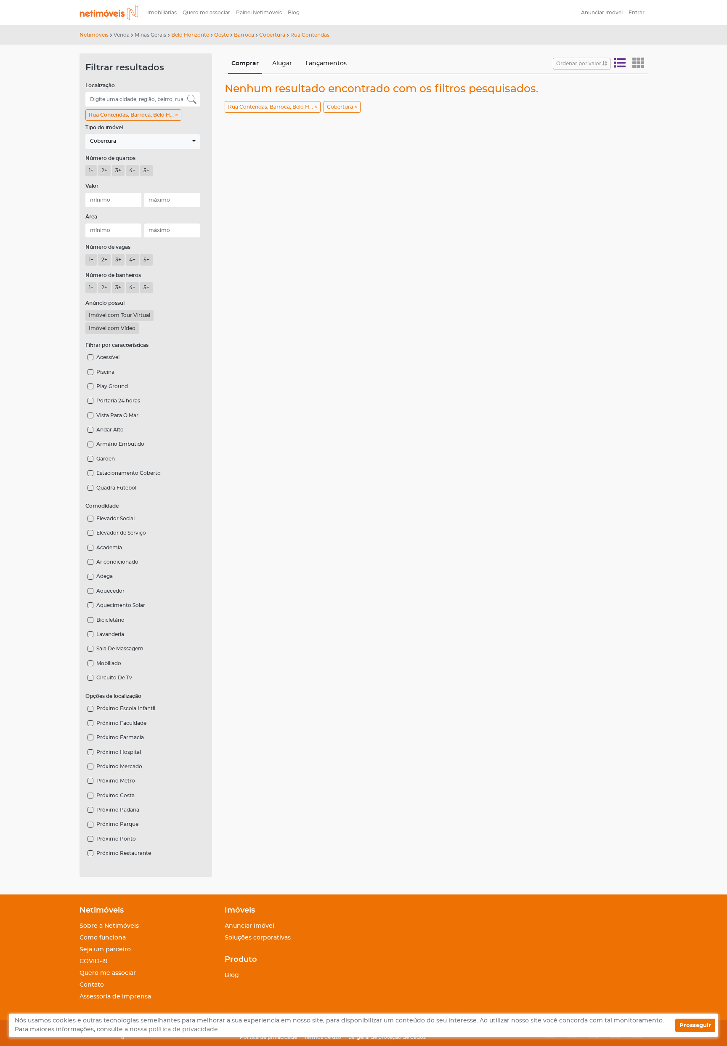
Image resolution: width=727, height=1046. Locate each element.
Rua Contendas (309, 34)
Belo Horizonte (190, 34)
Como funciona (103, 938)
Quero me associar (206, 12)
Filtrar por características (117, 345)
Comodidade (102, 505)
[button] (142, 141)
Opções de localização (113, 696)
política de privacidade (183, 1030)
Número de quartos (110, 158)
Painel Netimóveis (259, 12)
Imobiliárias (162, 12)
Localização (100, 85)
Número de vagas (107, 247)
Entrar (637, 12)
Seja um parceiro (105, 950)
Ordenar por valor (579, 63)
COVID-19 (94, 961)
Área (91, 216)
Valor (91, 186)
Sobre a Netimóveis (109, 926)
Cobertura (272, 34)
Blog (294, 12)
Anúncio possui (105, 303)
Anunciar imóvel (602, 12)
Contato (92, 985)
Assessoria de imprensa (115, 997)
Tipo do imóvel (104, 127)
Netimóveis (94, 34)
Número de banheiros (113, 275)
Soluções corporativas (258, 938)
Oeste (221, 34)
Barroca (244, 34)
